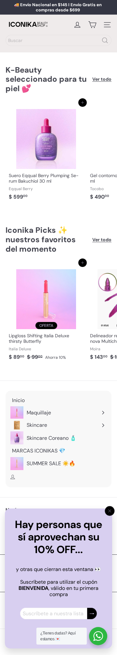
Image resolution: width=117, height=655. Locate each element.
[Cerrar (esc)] (110, 511)
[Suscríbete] (92, 613)
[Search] (104, 40)
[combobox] (58, 40)
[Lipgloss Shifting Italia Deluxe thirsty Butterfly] (46, 313)
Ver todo (101, 79)
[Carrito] (92, 24)
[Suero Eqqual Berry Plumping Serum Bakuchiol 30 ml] (46, 153)
